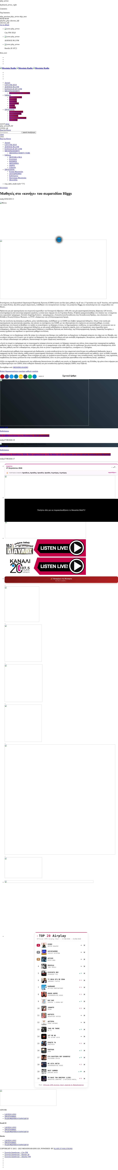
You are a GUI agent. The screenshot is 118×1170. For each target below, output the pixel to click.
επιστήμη (21, 371)
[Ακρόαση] (44, 945)
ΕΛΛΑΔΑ (4, 188)
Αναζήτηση (29, 132)
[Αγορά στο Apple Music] (84, 945)
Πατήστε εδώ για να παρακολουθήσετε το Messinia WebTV (61, 510)
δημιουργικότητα (11, 371)
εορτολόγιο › (112, 472)
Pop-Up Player (5, 130)
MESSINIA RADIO (20, 367)
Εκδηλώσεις (4, 431)
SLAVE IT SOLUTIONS (63, 1149)
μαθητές (29, 371)
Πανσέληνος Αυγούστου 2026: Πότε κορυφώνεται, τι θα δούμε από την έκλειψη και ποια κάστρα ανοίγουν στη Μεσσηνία (55, 454)
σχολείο (35, 371)
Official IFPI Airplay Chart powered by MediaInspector (63, 1085)
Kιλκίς (2, 371)
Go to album (4, 25)
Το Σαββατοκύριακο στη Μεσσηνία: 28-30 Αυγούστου (24, 435)
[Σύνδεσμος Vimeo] (24, 68)
